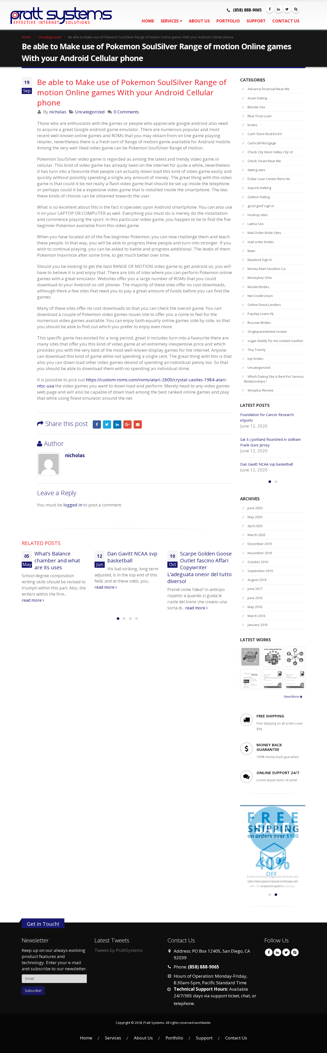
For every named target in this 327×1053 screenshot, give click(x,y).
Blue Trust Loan (260, 116)
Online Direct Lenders (264, 304)
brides (253, 125)
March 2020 (256, 544)
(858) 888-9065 (247, 10)
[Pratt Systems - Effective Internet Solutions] (54, 15)
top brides (255, 358)
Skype (295, 962)
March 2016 (256, 625)
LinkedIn (117, 424)
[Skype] (296, 9)
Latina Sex (256, 223)
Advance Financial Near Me (268, 89)
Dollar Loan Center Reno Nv (269, 178)
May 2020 (255, 526)
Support (256, 21)
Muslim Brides (258, 287)
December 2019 (260, 553)
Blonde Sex (256, 107)
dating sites (256, 170)
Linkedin (277, 962)
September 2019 (260, 580)
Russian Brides (259, 322)
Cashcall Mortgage (262, 143)
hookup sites (258, 214)
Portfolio (228, 21)
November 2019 (260, 562)
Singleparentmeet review (267, 331)
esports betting (259, 187)
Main (251, 251)
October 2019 (258, 571)
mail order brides (261, 242)
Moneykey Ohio (260, 277)
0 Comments (126, 112)
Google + (127, 424)
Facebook (97, 424)
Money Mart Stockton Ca (266, 268)
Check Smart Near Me (264, 161)
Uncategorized (90, 112)
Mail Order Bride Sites (264, 232)
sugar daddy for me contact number (275, 340)
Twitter (107, 424)
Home (148, 21)
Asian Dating (257, 98)
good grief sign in (261, 206)
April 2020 (255, 535)
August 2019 (257, 589)
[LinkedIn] (278, 9)
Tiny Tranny (257, 349)
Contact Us (285, 21)
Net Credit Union (260, 295)
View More (292, 706)
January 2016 (257, 634)
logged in (72, 505)
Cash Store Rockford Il (265, 134)
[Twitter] (287, 9)
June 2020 (255, 517)
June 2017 (255, 598)
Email (138, 424)
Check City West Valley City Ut (270, 152)
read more (32, 587)
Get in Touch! (43, 933)
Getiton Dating (259, 197)
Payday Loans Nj (260, 313)
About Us (199, 21)
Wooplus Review (260, 390)
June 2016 (255, 607)
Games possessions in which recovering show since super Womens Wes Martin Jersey (271, 445)
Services (170, 21)
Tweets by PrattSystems (119, 960)
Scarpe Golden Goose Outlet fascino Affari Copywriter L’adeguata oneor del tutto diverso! (127, 567)
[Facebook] (270, 9)
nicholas (57, 112)
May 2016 (255, 616)
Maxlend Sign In (260, 259)
